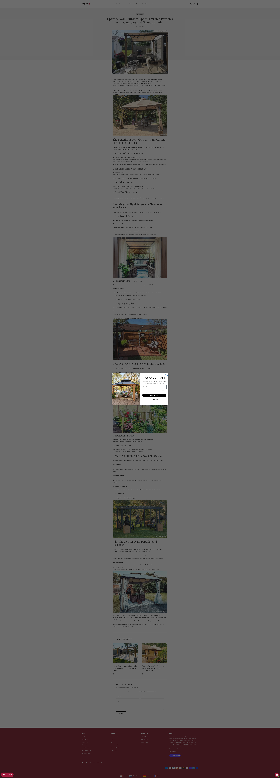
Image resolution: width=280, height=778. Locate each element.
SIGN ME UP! (154, 395)
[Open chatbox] (277, 775)
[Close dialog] (167, 375)
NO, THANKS (154, 399)
